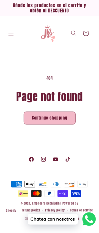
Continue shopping (49, 118)
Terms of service (81, 210)
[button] (11, 33)
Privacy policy (55, 210)
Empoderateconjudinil (47, 203)
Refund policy (31, 210)
